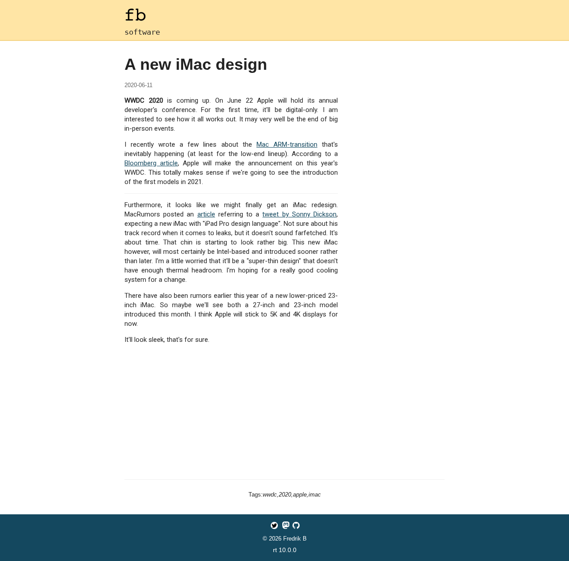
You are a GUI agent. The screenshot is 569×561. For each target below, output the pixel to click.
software (142, 32)
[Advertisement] (284, 413)
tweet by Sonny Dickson (299, 214)
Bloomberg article (151, 163)
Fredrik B (295, 538)
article (206, 214)
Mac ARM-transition (286, 144)
